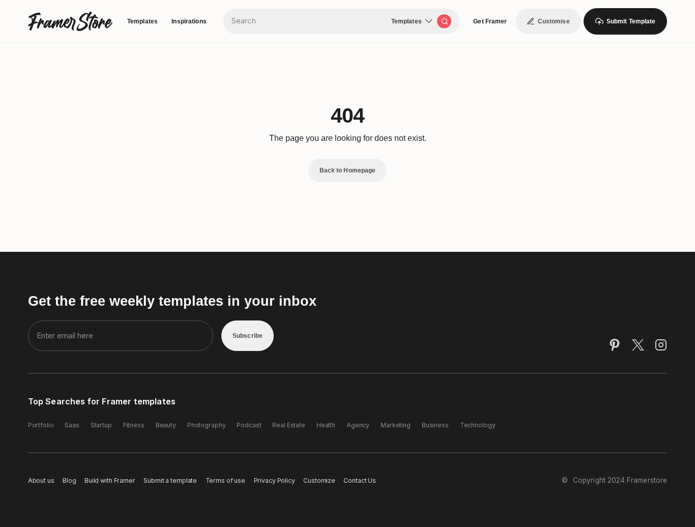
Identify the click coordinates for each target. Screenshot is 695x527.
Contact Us (359, 480)
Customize (319, 480)
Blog (69, 480)
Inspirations (188, 21)
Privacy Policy (274, 480)
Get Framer (490, 21)
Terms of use (226, 480)
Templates (142, 21)
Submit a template (170, 480)
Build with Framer (109, 480)
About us (41, 480)
